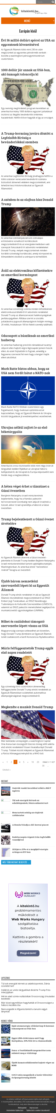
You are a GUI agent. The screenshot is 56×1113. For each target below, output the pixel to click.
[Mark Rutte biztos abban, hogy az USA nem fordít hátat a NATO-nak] (28, 404)
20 (38, 762)
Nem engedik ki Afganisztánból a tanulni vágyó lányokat (24, 1010)
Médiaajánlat (22, 1107)
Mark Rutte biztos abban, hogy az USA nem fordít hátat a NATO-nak (25, 370)
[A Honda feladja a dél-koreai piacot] (5, 827)
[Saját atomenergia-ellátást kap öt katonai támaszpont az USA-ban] (5, 1032)
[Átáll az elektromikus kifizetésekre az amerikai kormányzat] (28, 306)
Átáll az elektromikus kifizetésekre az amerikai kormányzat (26, 272)
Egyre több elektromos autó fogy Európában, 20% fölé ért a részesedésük (32, 1039)
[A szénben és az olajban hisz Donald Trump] (28, 235)
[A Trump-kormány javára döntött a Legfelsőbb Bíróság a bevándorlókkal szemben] (28, 173)
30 (43, 765)
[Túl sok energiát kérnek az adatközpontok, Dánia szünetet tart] (5, 803)
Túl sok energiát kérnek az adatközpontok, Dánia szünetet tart (30, 801)
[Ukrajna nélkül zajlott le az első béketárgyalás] (28, 463)
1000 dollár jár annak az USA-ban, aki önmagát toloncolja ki (26, 72)
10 (32, 762)
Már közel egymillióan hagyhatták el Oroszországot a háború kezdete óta (27, 1004)
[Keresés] (53, 2)
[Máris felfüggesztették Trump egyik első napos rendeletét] (28, 683)
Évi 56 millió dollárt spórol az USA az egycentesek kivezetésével (28, 42)
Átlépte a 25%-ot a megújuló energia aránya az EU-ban (30, 850)
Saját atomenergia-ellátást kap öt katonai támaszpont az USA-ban (33, 1027)
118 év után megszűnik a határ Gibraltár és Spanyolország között (32, 1076)
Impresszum (34, 1107)
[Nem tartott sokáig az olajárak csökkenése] (5, 815)
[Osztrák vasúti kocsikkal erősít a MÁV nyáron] (5, 791)
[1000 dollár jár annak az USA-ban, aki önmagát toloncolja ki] (28, 105)
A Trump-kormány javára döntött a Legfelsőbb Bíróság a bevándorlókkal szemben (27, 137)
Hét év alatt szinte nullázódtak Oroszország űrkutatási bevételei (28, 997)
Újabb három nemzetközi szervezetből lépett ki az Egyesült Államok (25, 585)
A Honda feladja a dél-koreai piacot (30, 824)
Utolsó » (6, 769)
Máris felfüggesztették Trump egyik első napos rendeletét (27, 650)
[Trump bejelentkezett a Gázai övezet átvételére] (28, 554)
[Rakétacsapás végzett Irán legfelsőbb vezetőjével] (5, 840)
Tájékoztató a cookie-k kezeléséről (37, 1110)
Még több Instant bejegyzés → (16, 862)
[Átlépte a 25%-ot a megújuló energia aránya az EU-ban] (5, 852)
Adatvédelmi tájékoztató (15, 1110)
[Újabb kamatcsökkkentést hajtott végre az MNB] (5, 1069)
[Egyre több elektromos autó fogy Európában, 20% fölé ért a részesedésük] (5, 1045)
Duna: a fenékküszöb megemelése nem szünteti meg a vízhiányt (31, 1051)
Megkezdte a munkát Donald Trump (27, 707)
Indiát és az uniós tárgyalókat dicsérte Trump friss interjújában (25, 991)
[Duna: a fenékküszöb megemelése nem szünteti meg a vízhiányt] (5, 1057)
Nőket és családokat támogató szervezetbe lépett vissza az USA (24, 623)
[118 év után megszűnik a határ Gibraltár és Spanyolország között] (5, 1081)
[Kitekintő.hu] (28, 14)
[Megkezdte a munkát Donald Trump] (28, 738)
